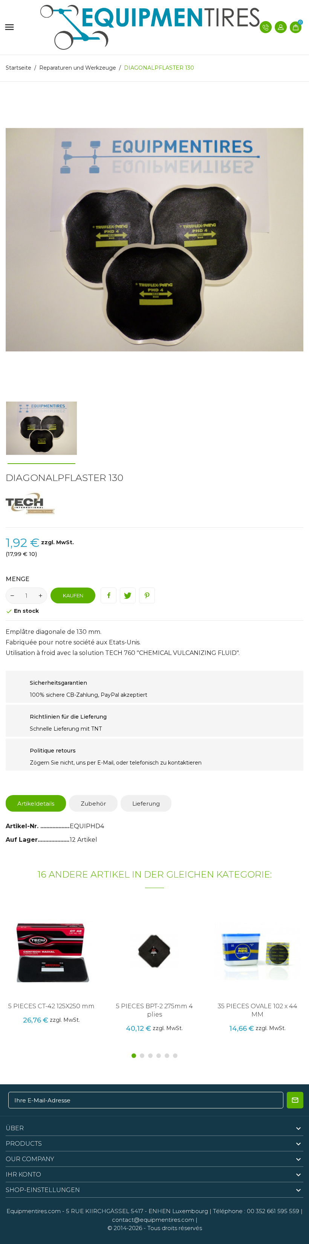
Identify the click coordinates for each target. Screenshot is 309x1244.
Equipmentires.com (33, 1211)
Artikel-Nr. (23, 826)
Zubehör (93, 803)
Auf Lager (22, 839)
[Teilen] (108, 595)
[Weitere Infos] (67, 960)
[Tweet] (128, 595)
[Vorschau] (52, 960)
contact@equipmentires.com (153, 1219)
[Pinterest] (147, 595)
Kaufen (73, 595)
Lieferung (146, 803)
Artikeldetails (35, 803)
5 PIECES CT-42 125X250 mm (51, 1006)
